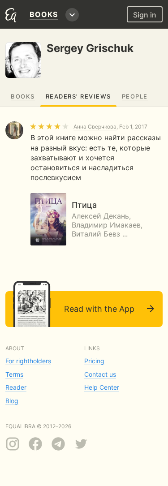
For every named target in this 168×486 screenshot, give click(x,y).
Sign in (144, 14)
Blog (11, 400)
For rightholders (28, 361)
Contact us (100, 374)
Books (23, 96)
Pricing (94, 361)
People (135, 96)
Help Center (101, 387)
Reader (15, 387)
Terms (14, 374)
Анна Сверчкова (94, 126)
